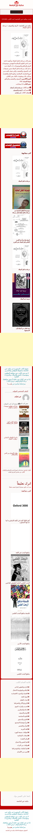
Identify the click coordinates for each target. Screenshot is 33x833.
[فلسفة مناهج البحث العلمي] (20, 598)
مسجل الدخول (19, 487)
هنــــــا (9, 384)
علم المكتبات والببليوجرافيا (20, 748)
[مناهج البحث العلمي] (20, 658)
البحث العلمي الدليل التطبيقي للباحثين (18, 583)
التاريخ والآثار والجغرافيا (21, 703)
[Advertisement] (16, 111)
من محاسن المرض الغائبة (14, 472)
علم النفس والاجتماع (22, 742)
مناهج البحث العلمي (23, 674)
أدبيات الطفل (24, 700)
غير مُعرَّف (18, 93)
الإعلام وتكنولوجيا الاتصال (20, 690)
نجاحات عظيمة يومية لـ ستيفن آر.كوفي (11, 407)
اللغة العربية (24, 729)
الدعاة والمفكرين (23, 710)
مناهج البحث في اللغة (23, 553)
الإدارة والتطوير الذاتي (24, 418)
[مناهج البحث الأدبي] (20, 628)
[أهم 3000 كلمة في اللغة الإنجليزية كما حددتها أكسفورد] (20, 506)
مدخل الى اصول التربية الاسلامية (15, 470)
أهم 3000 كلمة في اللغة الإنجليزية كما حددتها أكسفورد (18, 521)
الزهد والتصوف (13, 26)
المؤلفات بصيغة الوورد (21, 732)
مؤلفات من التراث (22, 745)
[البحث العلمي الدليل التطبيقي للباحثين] (20, 567)
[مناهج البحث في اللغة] (20, 537)
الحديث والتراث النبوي (21, 706)
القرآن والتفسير (23, 726)
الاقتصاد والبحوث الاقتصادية (19, 693)
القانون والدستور (23, 719)
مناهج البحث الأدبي (24, 644)
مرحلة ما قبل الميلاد (16, 88)
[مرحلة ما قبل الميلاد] (20, 46)
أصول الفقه (24, 697)
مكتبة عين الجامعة (25, 26)
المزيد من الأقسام (22, 752)
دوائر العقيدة (25, 466)
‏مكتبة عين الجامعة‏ (22, 801)
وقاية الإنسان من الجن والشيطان (11, 454)
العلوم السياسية (23, 716)
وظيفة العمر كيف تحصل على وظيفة (12, 422)
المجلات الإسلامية (22, 736)
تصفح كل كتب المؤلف (11, 404)
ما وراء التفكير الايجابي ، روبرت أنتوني (11, 438)
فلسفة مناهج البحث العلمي (21, 613)
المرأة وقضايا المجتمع (21, 723)
